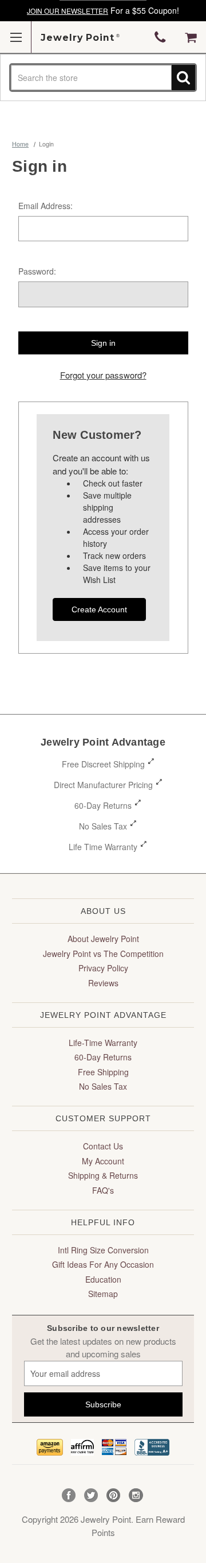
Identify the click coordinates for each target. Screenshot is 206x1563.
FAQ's (103, 1190)
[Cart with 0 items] (191, 37)
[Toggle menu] (15, 37)
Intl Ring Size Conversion (103, 1250)
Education (103, 1279)
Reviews (103, 983)
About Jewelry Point (103, 938)
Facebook (69, 1495)
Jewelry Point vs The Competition (103, 953)
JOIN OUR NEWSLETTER (67, 11)
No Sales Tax (103, 826)
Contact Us (103, 1146)
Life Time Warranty (103, 846)
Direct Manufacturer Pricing (103, 784)
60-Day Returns (103, 805)
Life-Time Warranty (103, 1042)
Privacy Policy (103, 968)
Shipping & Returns (103, 1175)
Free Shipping (103, 1072)
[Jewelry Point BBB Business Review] (152, 1445)
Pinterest (113, 1495)
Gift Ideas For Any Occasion (103, 1264)
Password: (37, 271)
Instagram (136, 1495)
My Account (103, 1161)
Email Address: (45, 205)
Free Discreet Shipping (103, 764)
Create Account (99, 609)
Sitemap (103, 1293)
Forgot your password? (103, 375)
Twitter (91, 1495)
